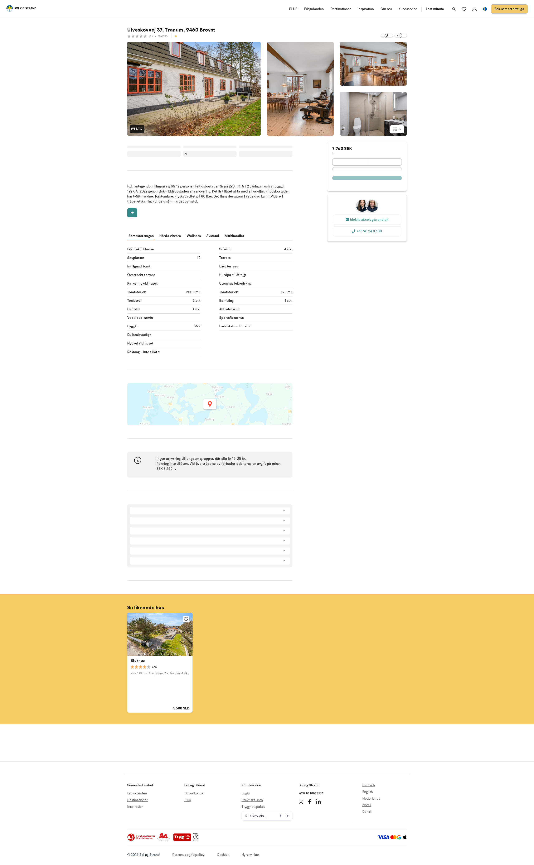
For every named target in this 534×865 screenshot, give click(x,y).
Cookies (223, 854)
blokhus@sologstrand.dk (369, 219)
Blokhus (138, 660)
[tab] (144, 654)
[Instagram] (301, 801)
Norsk (366, 805)
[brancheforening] (141, 840)
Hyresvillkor (250, 854)
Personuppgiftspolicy (188, 854)
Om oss (386, 9)
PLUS (293, 9)
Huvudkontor (194, 793)
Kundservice (407, 9)
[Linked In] (318, 801)
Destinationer (340, 9)
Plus (187, 800)
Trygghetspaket (253, 806)
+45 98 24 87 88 (369, 231)
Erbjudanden (314, 9)
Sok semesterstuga (509, 9)
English (367, 792)
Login (246, 793)
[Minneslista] (464, 9)
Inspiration (366, 9)
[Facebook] (309, 801)
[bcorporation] (196, 840)
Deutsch (368, 785)
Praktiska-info (252, 800)
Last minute (435, 9)
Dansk (367, 811)
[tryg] (183, 840)
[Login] (474, 9)
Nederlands (371, 798)
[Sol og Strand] (21, 9)
